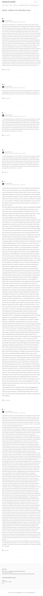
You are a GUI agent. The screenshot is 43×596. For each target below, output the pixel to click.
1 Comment (5, 172)
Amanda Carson (11, 571)
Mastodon (14, 573)
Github (18, 573)
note (4, 18)
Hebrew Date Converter (23, 5)
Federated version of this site (29, 573)
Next (3, 582)
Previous (3, 580)
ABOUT (7, 5)
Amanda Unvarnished (8, 2)
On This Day (15, 5)
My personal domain (5, 573)
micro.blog (11, 573)
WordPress (18, 592)
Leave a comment (6, 69)
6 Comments (5, 550)
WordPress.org (21, 573)
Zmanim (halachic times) (34, 5)
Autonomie (30, 592)
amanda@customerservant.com (19, 571)
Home (3, 5)
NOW (11, 5)
